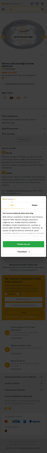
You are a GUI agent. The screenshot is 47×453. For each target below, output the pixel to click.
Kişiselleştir (22, 252)
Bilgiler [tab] (35, 205)
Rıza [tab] (12, 205)
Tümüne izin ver (23, 244)
